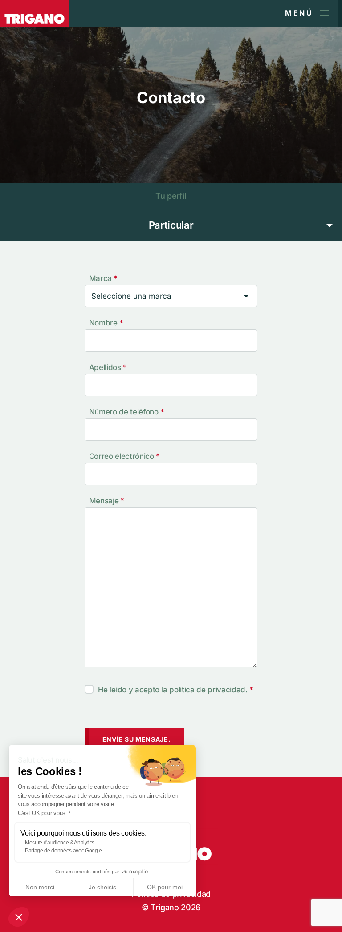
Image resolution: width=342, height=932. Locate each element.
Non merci (39, 887)
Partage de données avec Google (63, 851)
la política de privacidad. (205, 689)
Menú (299, 13)
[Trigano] (34, 13)
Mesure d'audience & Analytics (59, 843)
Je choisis (102, 887)
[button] (18, 917)
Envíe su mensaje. (136, 739)
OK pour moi (165, 887)
